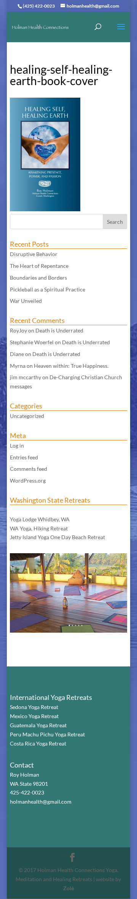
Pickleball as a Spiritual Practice (47, 289)
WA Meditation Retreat (37, 510)
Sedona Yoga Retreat (34, 707)
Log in (17, 445)
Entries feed (24, 457)
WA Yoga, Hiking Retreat (39, 528)
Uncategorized (27, 416)
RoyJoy (18, 330)
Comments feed (28, 468)
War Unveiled (26, 301)
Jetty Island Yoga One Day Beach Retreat (57, 537)
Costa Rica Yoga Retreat (38, 743)
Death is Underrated (59, 330)
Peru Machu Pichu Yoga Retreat (47, 734)
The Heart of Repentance (39, 266)
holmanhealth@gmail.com (41, 801)
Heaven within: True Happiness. (71, 365)
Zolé (68, 888)
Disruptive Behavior (33, 254)
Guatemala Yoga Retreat (38, 725)
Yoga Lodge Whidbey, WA (40, 519)
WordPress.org (28, 480)
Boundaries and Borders (38, 277)
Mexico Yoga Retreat (34, 716)
